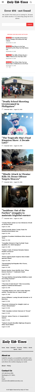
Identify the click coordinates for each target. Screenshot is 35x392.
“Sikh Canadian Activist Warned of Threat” (16, 311)
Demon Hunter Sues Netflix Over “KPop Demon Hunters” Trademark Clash (15, 271)
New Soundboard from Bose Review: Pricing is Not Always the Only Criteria (16, 39)
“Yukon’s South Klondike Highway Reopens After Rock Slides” (16, 323)
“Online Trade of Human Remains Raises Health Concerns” (15, 250)
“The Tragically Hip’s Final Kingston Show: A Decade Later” (16, 140)
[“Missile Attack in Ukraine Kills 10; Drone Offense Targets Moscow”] (17, 160)
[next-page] (10, 67)
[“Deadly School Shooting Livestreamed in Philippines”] (17, 88)
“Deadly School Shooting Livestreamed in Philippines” (15, 104)
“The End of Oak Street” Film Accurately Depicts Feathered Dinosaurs (16, 284)
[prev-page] (7, 67)
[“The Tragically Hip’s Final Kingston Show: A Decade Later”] (17, 124)
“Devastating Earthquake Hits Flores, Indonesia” (14, 264)
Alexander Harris (8, 109)
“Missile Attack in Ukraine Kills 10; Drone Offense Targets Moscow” (16, 176)
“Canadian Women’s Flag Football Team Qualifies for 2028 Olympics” (15, 243)
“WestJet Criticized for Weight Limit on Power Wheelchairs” (15, 305)
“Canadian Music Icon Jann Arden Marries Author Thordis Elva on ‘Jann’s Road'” (16, 291)
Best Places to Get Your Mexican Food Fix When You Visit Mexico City (17, 48)
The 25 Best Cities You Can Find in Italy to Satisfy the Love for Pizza (17, 62)
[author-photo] (3, 109)
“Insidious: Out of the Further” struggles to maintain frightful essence (16, 213)
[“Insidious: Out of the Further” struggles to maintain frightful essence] (17, 196)
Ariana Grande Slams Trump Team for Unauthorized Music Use (14, 230)
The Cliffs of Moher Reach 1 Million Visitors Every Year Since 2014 (16, 55)
